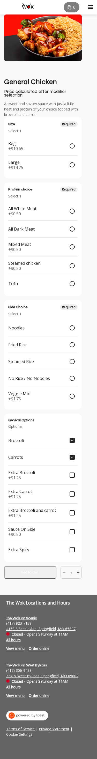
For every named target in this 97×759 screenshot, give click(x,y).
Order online (39, 648)
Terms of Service (20, 729)
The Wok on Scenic (21, 618)
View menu (15, 648)
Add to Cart (30, 572)
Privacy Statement (54, 729)
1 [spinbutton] (71, 572)
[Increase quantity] (78, 572)
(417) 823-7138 (19, 623)
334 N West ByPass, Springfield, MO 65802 (42, 675)
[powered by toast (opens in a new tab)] (27, 715)
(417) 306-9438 (19, 670)
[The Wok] (28, 6)
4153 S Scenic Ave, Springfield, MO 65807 (41, 628)
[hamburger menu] (90, 7)
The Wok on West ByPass (26, 665)
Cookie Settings (19, 734)
